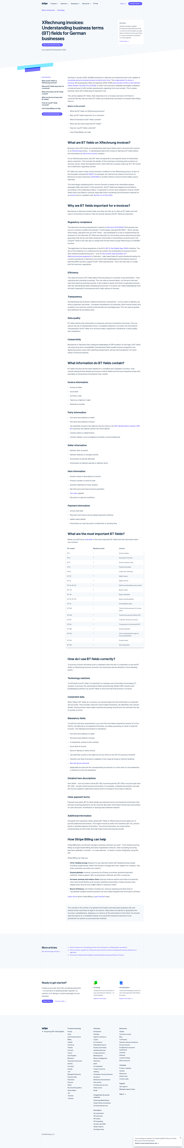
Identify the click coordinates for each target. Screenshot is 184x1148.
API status (97, 1119)
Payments (71, 1080)
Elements (71, 1058)
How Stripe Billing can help (51, 108)
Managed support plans (127, 1089)
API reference (98, 1116)
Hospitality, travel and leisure (103, 1074)
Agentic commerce (100, 1037)
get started (100, 896)
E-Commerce (98, 1042)
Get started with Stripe (51, 45)
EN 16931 (90, 174)
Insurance (97, 1077)
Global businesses (100, 1050)
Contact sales (134, 3)
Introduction (46, 77)
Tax (69, 1093)
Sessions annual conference (128, 1042)
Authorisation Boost (74, 1037)
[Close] (180, 1138)
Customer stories (125, 1034)
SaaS (95, 1064)
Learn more (123, 41)
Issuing (70, 1069)
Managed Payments (74, 1074)
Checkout (71, 1045)
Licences (122, 1052)
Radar (69, 1085)
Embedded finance (100, 1045)
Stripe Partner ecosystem (102, 1103)
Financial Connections (75, 1061)
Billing (69, 1039)
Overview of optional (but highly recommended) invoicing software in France (97, 955)
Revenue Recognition (75, 1088)
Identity (70, 1064)
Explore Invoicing (100, 998)
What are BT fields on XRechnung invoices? (49, 82)
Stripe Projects (99, 1127)
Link (69, 1072)
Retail (95, 1090)
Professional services (101, 1085)
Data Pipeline (72, 1055)
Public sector (98, 1088)
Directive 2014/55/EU (115, 227)
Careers (122, 1071)
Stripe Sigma (72, 1090)
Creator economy (99, 1069)
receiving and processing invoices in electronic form (89, 80)
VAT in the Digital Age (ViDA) (117, 248)
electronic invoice (90, 153)
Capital (70, 1042)
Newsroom (123, 1073)
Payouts (70, 1082)
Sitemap (122, 1055)
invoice (73, 195)
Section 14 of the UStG (103, 195)
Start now (46, 1001)
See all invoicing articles (50, 951)
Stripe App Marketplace (101, 1100)
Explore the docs (125, 998)
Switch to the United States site (146, 1143)
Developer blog (99, 1129)
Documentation (99, 1113)
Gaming (96, 1072)
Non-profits (97, 1082)
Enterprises (97, 1031)
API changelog (98, 1121)
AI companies (98, 1066)
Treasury (71, 1098)
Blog (120, 1037)
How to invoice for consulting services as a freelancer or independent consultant (98, 947)
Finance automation (100, 1047)
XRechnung (76, 151)
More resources (48, 10)
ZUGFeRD (95, 177)
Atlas (69, 1034)
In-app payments (99, 1053)
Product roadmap (125, 1068)
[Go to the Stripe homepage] (44, 1028)
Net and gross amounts (79, 763)
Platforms (97, 1061)
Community (123, 1039)
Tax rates (74, 493)
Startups (96, 1034)
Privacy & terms (124, 1045)
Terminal (70, 1096)
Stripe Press (123, 1076)
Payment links (72, 1077)
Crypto (70, 1053)
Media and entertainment (102, 1080)
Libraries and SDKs (100, 1124)
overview (88, 539)
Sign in (122, 3)
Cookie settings (124, 1058)
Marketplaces (98, 1055)
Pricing (95, 3)
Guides (121, 1031)
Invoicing (60, 10)
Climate (70, 1047)
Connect (70, 1050)
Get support (123, 1086)
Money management (100, 1058)
